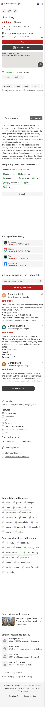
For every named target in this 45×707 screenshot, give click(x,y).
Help (27, 688)
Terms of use (35, 688)
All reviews (16, 388)
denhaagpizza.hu (12, 447)
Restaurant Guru (30, 696)
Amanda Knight (16, 294)
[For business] (19, 4)
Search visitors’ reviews (13, 281)
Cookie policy (23, 691)
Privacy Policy (10, 688)
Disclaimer (21, 688)
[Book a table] (22, 42)
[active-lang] (38, 3)
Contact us (9, 685)
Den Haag (8, 17)
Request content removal (24, 685)
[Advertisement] (22, 215)
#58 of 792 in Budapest (15, 27)
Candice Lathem (17, 325)
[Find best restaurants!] (8, 3)
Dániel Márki (14, 362)
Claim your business (13, 453)
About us (38, 685)
